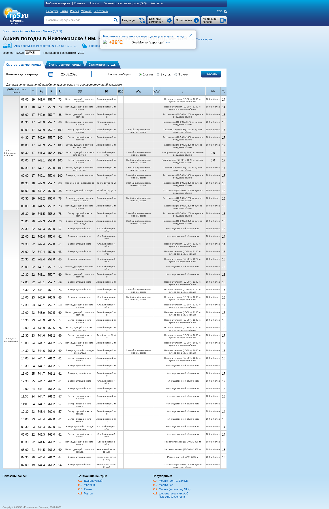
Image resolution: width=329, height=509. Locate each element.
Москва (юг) (166, 485)
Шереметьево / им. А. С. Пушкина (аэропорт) (174, 495)
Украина (86, 11)
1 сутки (147, 74)
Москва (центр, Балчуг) (173, 480)
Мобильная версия (58, 3)
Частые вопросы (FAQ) (132, 3)
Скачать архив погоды (65, 64)
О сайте (109, 3)
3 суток (182, 74)
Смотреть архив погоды (23, 64)
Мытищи (89, 485)
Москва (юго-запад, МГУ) (174, 489)
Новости (94, 3)
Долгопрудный (93, 480)
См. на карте (204, 39)
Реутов (88, 493)
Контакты (157, 3)
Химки (88, 489)
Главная (79, 3)
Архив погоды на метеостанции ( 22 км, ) (45, 45)
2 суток (165, 74)
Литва (64, 11)
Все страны (101, 11)
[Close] (191, 35)
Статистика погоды (102, 64)
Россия (74, 11)
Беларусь (52, 11)
